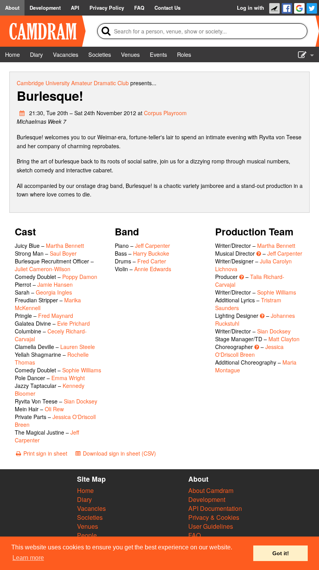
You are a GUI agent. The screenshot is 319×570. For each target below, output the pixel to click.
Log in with (250, 7)
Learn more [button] (28, 557)
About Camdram (210, 490)
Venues (87, 526)
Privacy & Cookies (213, 517)
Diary (84, 499)
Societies (90, 517)
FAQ (194, 535)
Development (206, 499)
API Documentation (215, 508)
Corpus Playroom (165, 113)
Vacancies (91, 508)
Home (85, 490)
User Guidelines (210, 526)
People (87, 535)
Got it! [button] (280, 553)
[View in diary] (22, 113)
